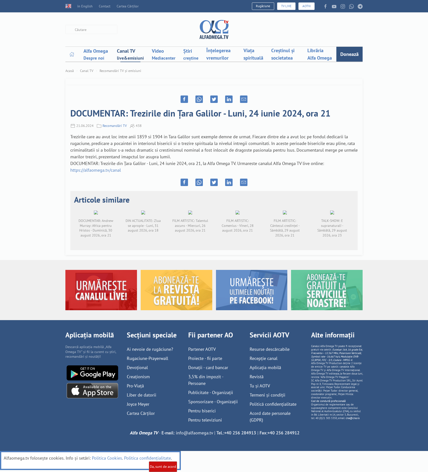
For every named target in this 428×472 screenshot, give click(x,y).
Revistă (257, 376)
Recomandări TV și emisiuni (120, 71)
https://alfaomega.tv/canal (95, 170)
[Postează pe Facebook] (184, 99)
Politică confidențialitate (273, 404)
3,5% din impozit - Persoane (205, 380)
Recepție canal (263, 358)
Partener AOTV (202, 349)
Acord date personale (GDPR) (270, 416)
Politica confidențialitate (147, 458)
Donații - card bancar (208, 367)
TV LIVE (286, 6)
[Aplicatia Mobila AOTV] (92, 390)
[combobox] (91, 29)
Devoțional (137, 367)
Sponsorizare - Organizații (213, 401)
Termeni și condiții (267, 395)
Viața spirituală (253, 54)
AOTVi (306, 6)
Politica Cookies (107, 458)
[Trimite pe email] (243, 99)
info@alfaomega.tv (194, 433)
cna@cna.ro (353, 418)
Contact (104, 6)
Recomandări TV (115, 125)
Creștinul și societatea (282, 54)
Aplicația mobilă (265, 367)
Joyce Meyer (138, 404)
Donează (349, 54)
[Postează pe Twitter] (214, 99)
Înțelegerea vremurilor (218, 54)
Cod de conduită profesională (328, 401)
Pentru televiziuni (205, 420)
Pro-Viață (135, 386)
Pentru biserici (202, 411)
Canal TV (86, 71)
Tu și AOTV (260, 386)
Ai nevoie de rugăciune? (150, 349)
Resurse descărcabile (270, 349)
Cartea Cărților (128, 6)
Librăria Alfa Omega (319, 54)
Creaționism (138, 376)
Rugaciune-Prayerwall (147, 358)
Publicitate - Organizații (210, 392)
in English (85, 6)
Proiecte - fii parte (205, 358)
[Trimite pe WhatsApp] (199, 99)
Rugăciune (263, 6)
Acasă (69, 71)
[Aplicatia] (92, 372)
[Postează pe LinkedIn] (229, 99)
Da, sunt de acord (163, 466)
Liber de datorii (141, 395)
